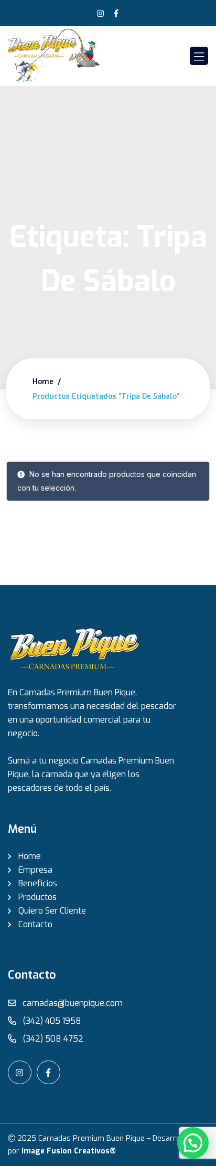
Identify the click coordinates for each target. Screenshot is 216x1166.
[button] (193, 1143)
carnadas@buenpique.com (71, 1003)
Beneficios (37, 883)
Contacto (35, 924)
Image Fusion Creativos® (68, 1151)
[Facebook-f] (116, 13)
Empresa (35, 869)
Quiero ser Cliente (52, 910)
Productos (37, 897)
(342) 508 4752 (51, 1038)
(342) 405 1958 (50, 1020)
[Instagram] (100, 13)
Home (43, 382)
